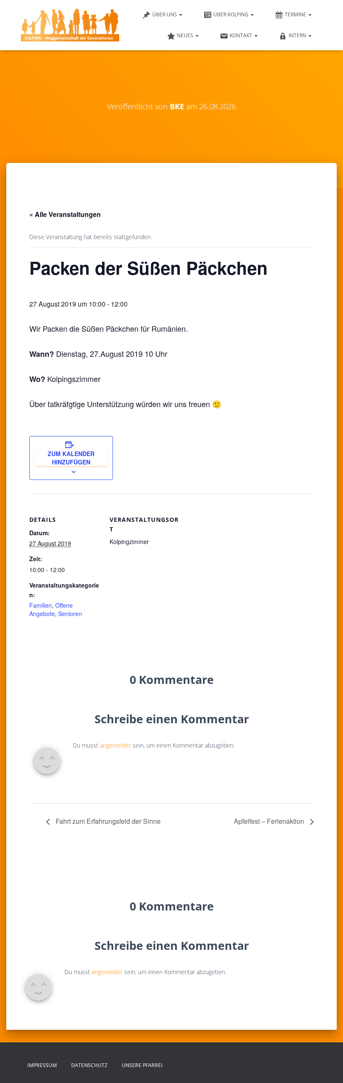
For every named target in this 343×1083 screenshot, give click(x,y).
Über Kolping (231, 14)
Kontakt (241, 35)
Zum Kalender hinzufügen (71, 457)
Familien (40, 605)
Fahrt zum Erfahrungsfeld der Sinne (107, 821)
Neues (186, 35)
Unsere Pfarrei (142, 1065)
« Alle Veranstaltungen (65, 214)
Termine (296, 14)
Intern (298, 35)
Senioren (70, 613)
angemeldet (115, 745)
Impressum (42, 1065)
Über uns (165, 14)
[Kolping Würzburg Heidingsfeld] (70, 25)
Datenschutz (89, 1065)
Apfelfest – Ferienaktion (270, 821)
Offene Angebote (51, 609)
